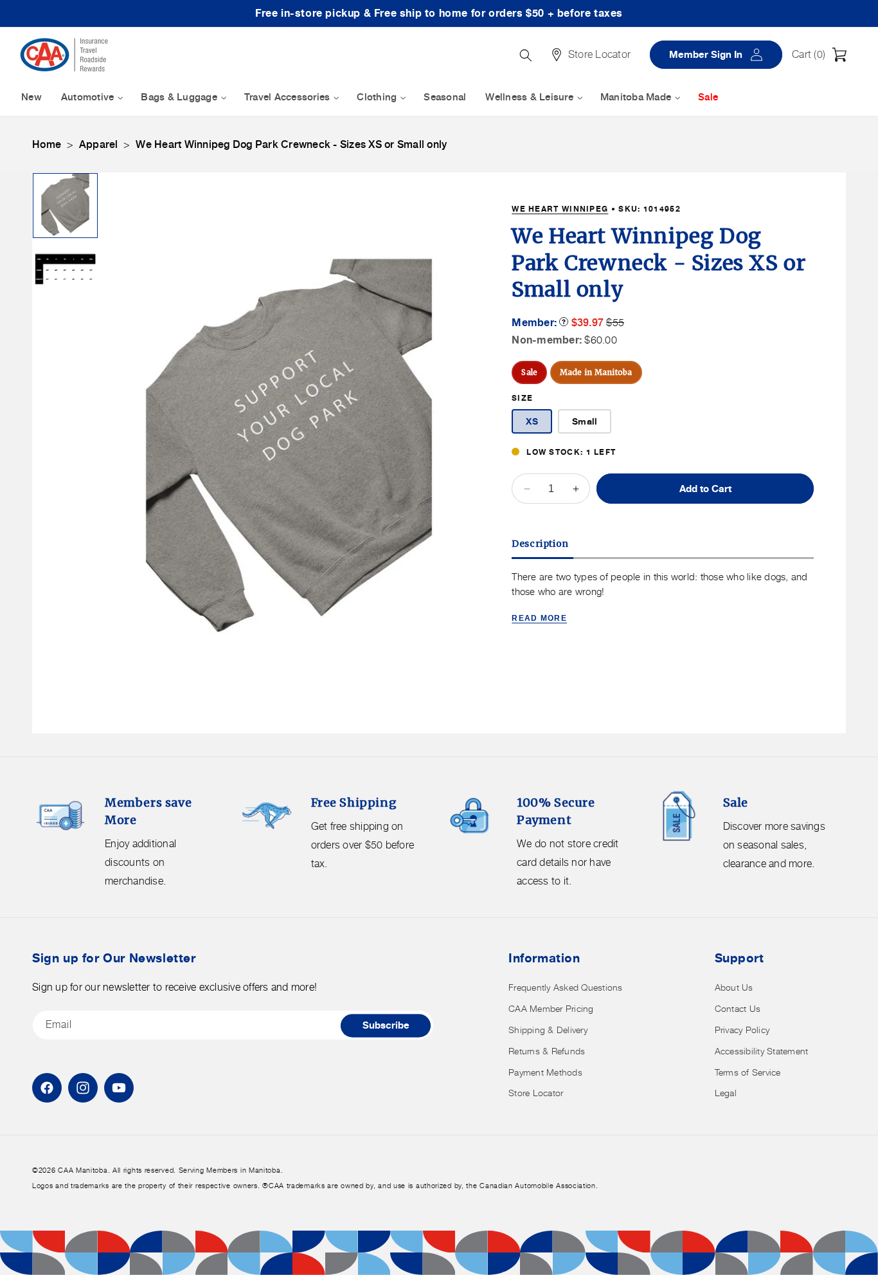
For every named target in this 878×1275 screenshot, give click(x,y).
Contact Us (738, 1008)
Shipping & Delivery (547, 1029)
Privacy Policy (742, 1029)
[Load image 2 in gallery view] (65, 270)
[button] (823, 55)
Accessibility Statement (762, 1050)
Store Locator (535, 1092)
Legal (726, 1092)
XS (532, 421)
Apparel (98, 144)
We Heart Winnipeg (560, 209)
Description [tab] (540, 543)
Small (584, 421)
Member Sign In (720, 54)
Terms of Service (748, 1072)
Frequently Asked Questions (565, 987)
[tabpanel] (663, 598)
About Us (734, 987)
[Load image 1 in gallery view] (65, 205)
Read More (539, 618)
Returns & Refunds (546, 1050)
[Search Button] (526, 55)
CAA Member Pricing (551, 1008)
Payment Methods (545, 1072)
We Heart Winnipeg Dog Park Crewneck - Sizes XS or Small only (291, 144)
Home (46, 144)
